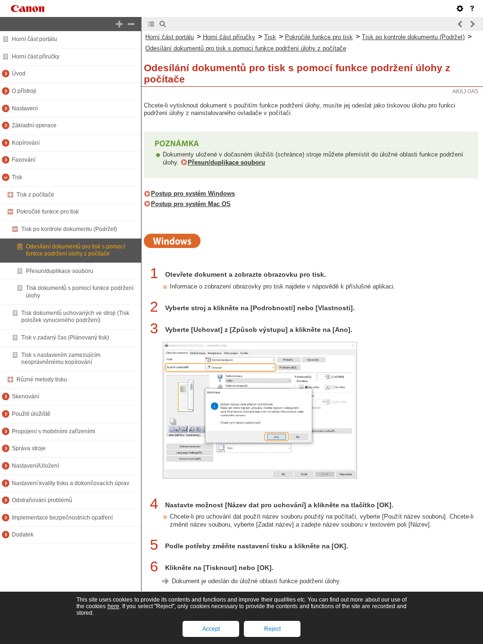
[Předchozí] (460, 24)
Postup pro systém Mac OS (191, 203)
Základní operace (34, 125)
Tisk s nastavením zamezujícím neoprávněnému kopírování (60, 359)
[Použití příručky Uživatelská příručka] (472, 8)
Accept (211, 629)
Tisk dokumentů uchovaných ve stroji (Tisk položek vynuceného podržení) (75, 317)
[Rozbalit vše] (119, 24)
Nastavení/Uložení (35, 465)
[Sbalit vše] (131, 24)
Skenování (25, 396)
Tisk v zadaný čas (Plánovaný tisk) (65, 337)
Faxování (23, 160)
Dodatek (22, 534)
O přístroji (24, 91)
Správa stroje (29, 448)
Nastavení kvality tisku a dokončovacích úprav (70, 483)
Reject (272, 629)
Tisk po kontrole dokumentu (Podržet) (69, 229)
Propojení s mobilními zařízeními (53, 431)
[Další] (472, 24)
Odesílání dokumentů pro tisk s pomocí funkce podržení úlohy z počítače (75, 250)
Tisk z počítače (35, 194)
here (113, 606)
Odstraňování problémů (42, 500)
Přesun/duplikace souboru (59, 271)
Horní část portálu (34, 39)
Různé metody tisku (42, 379)
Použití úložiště (31, 414)
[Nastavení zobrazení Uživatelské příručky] (460, 8)
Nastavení (25, 108)
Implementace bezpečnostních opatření (62, 517)
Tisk (17, 177)
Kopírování (26, 143)
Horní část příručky (35, 56)
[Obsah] (151, 24)
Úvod (18, 73)
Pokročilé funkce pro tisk (48, 211)
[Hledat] (163, 24)
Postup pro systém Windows (193, 193)
